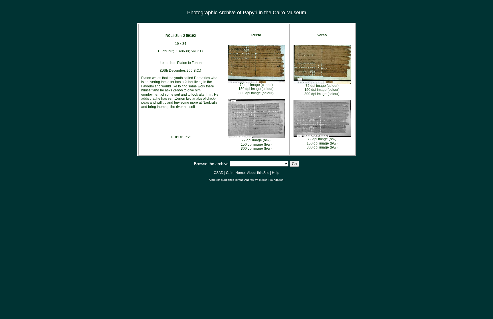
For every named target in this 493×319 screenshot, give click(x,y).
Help (275, 173)
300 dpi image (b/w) (256, 149)
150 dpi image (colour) (256, 89)
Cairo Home (235, 173)
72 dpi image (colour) (256, 85)
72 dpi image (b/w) (256, 140)
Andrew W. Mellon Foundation (264, 179)
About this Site (258, 173)
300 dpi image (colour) (256, 93)
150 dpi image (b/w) (256, 145)
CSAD (218, 173)
